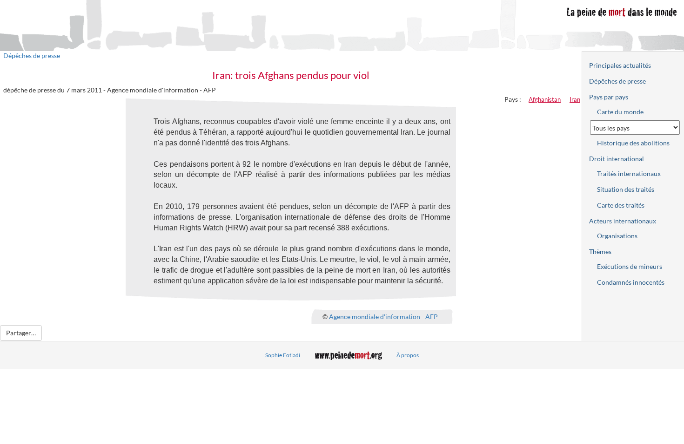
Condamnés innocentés (630, 282)
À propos (407, 355)
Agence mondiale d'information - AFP (383, 316)
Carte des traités (620, 205)
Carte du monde (620, 112)
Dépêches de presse (31, 55)
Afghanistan (545, 99)
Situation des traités (625, 189)
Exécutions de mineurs (629, 266)
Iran (575, 99)
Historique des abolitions (633, 143)
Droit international (616, 159)
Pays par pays (608, 97)
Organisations (617, 236)
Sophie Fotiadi (282, 355)
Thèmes (600, 251)
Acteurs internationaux (622, 221)
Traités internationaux (629, 173)
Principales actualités (620, 65)
